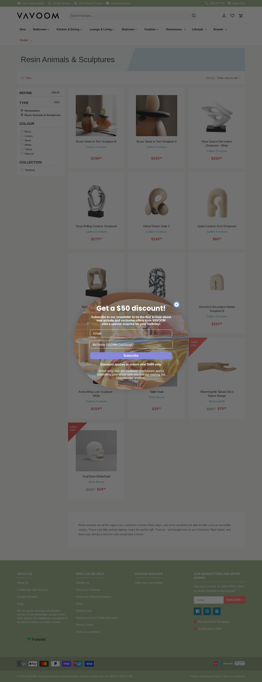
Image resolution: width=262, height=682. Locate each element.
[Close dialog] (176, 304)
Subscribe (131, 355)
